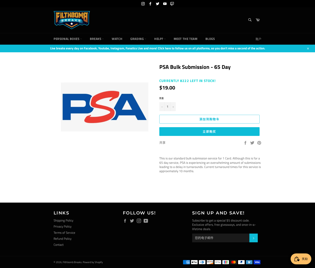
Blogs (210, 38)
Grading (137, 38)
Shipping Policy (63, 220)
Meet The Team (186, 38)
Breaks (96, 38)
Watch (117, 38)
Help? (159, 38)
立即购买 (209, 131)
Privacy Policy (62, 226)
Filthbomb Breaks (72, 262)
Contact (59, 244)
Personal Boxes (67, 38)
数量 (161, 98)
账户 (258, 39)
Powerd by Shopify (93, 262)
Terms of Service (64, 232)
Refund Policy (62, 238)
